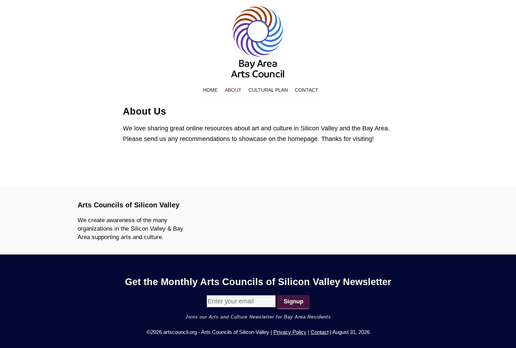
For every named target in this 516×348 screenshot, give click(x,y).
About (233, 90)
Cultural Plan (268, 90)
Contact (306, 90)
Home (210, 90)
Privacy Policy (289, 332)
